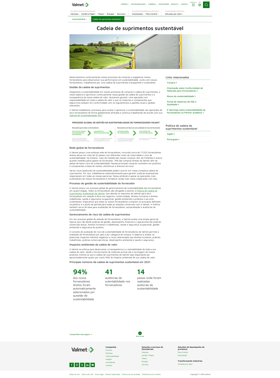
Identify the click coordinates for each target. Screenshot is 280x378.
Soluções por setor (185, 364)
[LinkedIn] (87, 365)
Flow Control (183, 352)
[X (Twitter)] (82, 365)
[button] (79, 19)
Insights (109, 359)
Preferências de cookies (151, 374)
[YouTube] (92, 365)
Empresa (109, 353)
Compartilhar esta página (80, 334)
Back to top (140, 336)
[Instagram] (77, 365)
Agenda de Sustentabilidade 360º (85, 115)
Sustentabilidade (112, 356)
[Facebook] (71, 365)
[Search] (206, 5)
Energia (145, 361)
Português (172, 139)
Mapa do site (74, 374)
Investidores (110, 362)
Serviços (145, 364)
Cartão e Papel (148, 355)
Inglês (170, 134)
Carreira (109, 350)
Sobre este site (87, 374)
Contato (109, 365)
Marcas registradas (112, 374)
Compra (171, 82)
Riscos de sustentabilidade (180, 96)
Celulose (145, 352)
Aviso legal (99, 374)
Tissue (144, 358)
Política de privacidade (131, 374)
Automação (182, 355)
